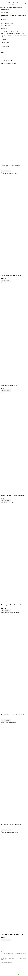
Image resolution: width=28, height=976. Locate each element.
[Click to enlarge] (3, 8)
